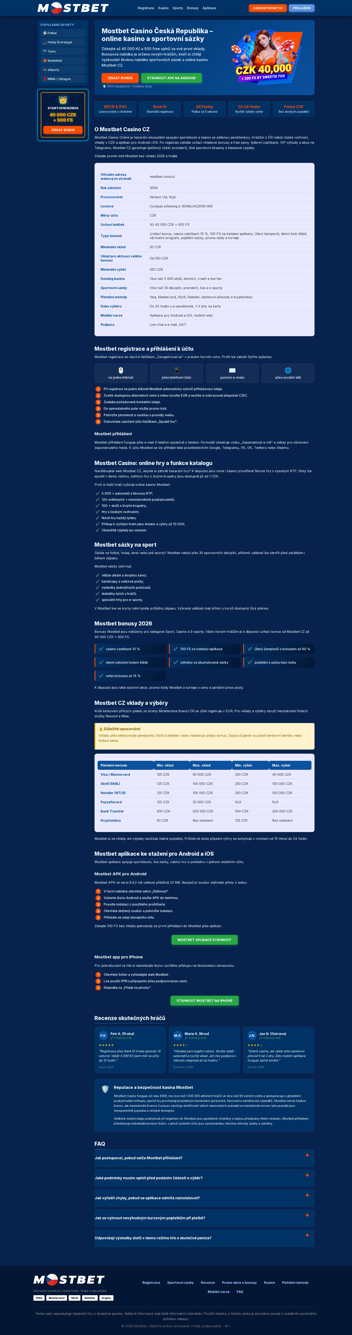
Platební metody (295, 1282)
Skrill (74, 1297)
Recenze (208, 1282)
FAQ (240, 1292)
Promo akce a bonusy (239, 1282)
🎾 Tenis (49, 51)
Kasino (163, 8)
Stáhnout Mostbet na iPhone (205, 1001)
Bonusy (192, 8)
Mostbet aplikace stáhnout (205, 940)
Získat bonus (63, 130)
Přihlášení (301, 8)
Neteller (90, 1297)
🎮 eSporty (51, 70)
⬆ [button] (343, 1326)
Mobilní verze (219, 1292)
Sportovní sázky (180, 1282)
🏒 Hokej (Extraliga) (57, 42)
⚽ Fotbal (50, 33)
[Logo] (73, 8)
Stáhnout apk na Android (171, 78)
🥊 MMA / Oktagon (57, 79)
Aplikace (209, 8)
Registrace (146, 8)
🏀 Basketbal (52, 60)
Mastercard (57, 1297)
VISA (39, 1297)
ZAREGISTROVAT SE (268, 8)
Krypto (106, 1297)
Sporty (178, 8)
